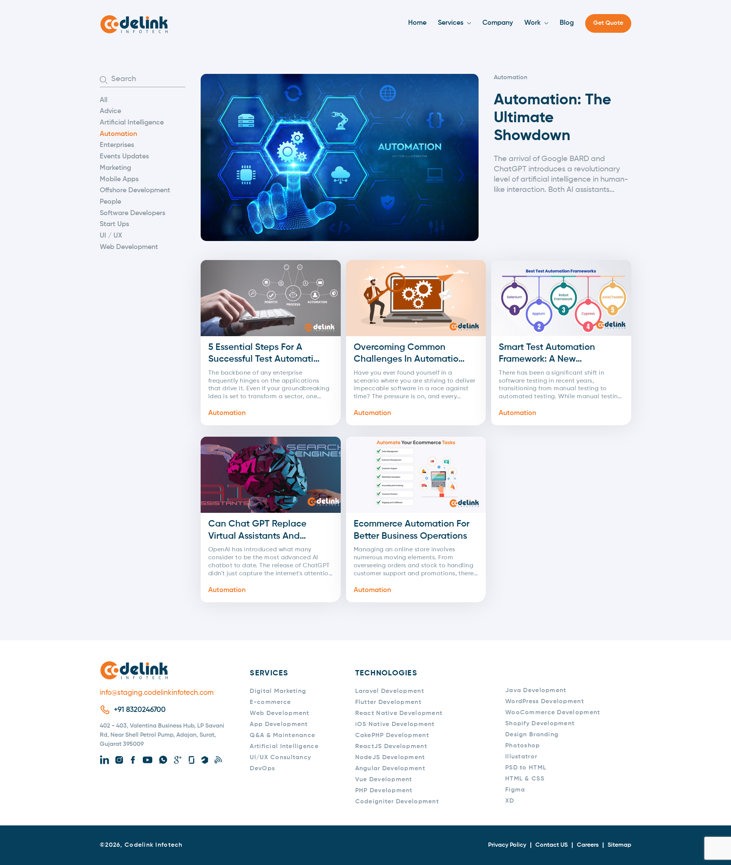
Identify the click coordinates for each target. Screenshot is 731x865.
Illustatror (521, 757)
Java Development (535, 691)
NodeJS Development (390, 758)
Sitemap (619, 845)
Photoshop (522, 746)
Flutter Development (388, 702)
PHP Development (384, 791)
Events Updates (124, 156)
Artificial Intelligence (132, 122)
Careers (588, 845)
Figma (515, 790)
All (103, 100)
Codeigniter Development (397, 802)
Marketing (115, 167)
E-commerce (270, 702)
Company (497, 22)
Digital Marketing (278, 691)
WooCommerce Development (552, 713)
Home (417, 22)
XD (509, 801)
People (110, 201)
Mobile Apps (119, 179)
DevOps (262, 769)
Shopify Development (540, 724)
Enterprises (117, 145)
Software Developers (132, 213)
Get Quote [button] (608, 23)
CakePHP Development (392, 736)
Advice (110, 111)
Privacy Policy (507, 845)
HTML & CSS (524, 779)
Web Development (129, 247)
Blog (567, 22)
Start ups (114, 224)
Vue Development (383, 780)
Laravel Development (389, 691)
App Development (279, 724)
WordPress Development (544, 702)
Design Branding (532, 735)
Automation (118, 134)
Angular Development (390, 769)
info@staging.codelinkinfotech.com (157, 692)
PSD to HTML (525, 768)
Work (532, 22)
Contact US (551, 845)
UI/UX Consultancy (280, 758)
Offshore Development (135, 190)
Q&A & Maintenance (282, 736)
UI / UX (111, 235)
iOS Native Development (395, 724)
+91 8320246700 (140, 709)
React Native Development (399, 713)
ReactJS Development (391, 747)
